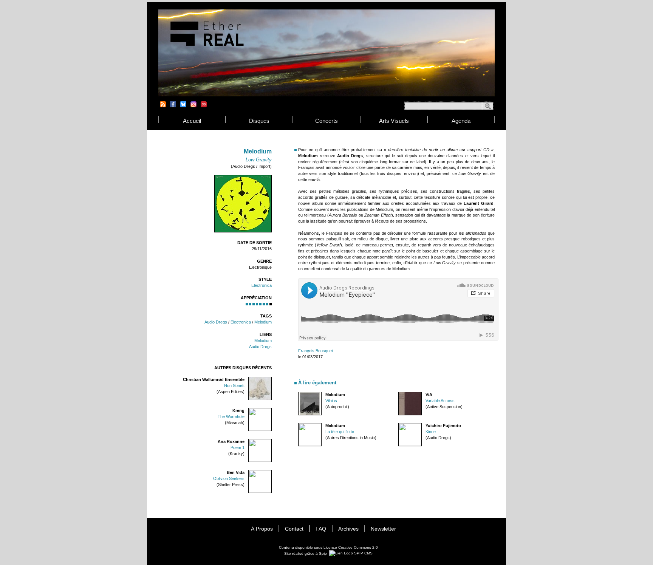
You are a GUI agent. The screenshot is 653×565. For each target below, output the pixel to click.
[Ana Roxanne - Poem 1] (260, 461)
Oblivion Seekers (228, 478)
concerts (326, 121)
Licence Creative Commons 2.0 (350, 547)
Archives (348, 529)
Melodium (263, 322)
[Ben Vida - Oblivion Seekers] (260, 492)
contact (294, 529)
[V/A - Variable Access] (410, 414)
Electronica (261, 285)
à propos (262, 529)
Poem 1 (237, 447)
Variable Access (440, 400)
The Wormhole (231, 416)
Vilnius (331, 400)
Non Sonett (234, 385)
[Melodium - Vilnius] (310, 414)
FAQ (321, 529)
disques (259, 121)
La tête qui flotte (339, 431)
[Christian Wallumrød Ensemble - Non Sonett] (260, 399)
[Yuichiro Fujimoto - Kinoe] (410, 445)
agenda (461, 121)
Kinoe (431, 431)
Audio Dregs (215, 322)
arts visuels (394, 121)
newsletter (383, 529)
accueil (192, 121)
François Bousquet (315, 350)
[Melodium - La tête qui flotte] (310, 445)
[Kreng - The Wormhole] (260, 430)
